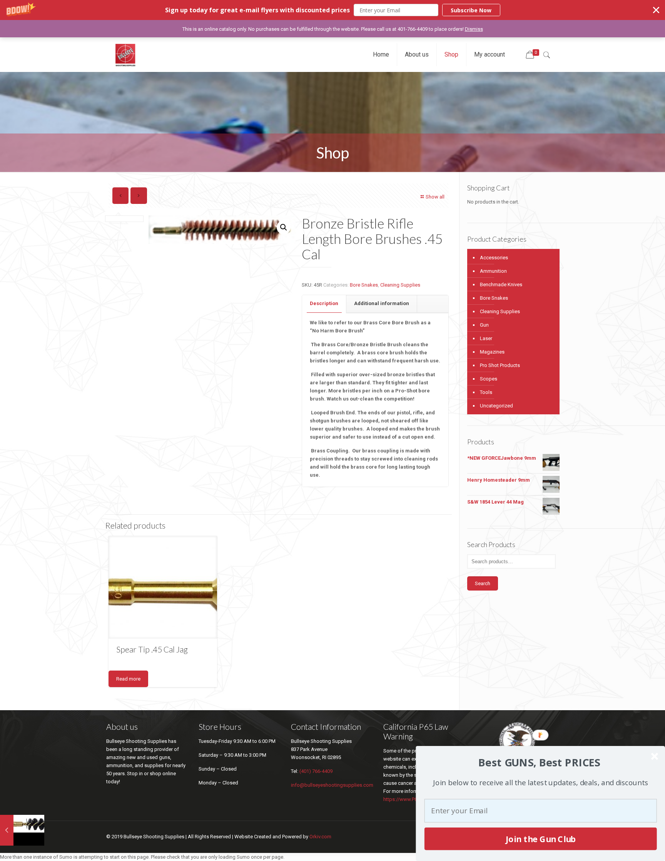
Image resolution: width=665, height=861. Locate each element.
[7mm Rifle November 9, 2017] (22, 830)
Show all (435, 197)
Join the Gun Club (540, 838)
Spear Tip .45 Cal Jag (152, 649)
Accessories (494, 257)
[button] (332, 10)
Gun (484, 325)
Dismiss (474, 29)
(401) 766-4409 (315, 771)
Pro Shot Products (500, 365)
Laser (486, 338)
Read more (128, 679)
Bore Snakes (364, 285)
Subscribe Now (471, 10)
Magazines (492, 352)
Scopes (488, 379)
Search (482, 583)
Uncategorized (496, 406)
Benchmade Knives (501, 284)
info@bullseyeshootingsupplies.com (332, 785)
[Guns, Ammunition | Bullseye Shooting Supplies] (125, 54)
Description (324, 303)
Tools (486, 392)
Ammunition (493, 271)
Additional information (381, 303)
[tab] (324, 303)
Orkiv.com (320, 836)
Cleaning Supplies (400, 285)
